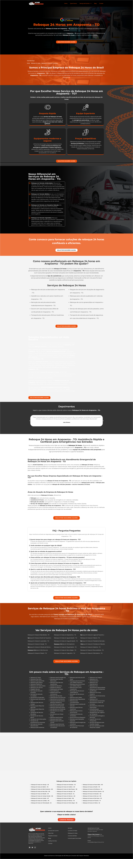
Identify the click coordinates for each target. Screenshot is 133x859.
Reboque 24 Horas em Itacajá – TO (37, 644)
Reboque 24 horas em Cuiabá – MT (40, 798)
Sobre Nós (50, 833)
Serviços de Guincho (85, 3)
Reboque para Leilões (76, 697)
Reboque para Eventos (56, 717)
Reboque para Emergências (58, 677)
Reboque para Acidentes (37, 727)
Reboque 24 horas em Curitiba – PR (40, 800)
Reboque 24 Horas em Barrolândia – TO (38, 635)
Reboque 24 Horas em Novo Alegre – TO (65, 650)
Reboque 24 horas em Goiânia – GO (66, 787)
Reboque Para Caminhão (37, 681)
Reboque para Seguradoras (77, 699)
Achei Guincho (45, 71)
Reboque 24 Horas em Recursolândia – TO (92, 650)
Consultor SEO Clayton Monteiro (80, 855)
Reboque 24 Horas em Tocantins (49, 63)
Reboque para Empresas (57, 705)
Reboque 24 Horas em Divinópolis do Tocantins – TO (64, 644)
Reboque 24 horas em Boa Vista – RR (40, 791)
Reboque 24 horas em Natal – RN (65, 798)
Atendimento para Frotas (57, 704)
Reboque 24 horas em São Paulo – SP (92, 798)
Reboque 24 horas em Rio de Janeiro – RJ (93, 791)
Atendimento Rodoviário (37, 697)
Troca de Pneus (54, 691)
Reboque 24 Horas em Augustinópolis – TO (66, 641)
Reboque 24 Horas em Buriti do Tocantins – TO (40, 638)
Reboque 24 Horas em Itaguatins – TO (64, 653)
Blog (95, 3)
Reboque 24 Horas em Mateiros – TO (90, 647)
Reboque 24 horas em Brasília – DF (40, 793)
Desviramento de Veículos (57, 699)
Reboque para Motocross (57, 724)
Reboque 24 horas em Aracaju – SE (40, 784)
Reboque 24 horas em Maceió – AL (65, 793)
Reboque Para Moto (35, 679)
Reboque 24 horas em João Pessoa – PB (67, 789)
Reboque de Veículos (56, 696)
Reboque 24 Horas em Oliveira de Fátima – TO (39, 647)
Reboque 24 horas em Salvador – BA (92, 793)
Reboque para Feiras (56, 719)
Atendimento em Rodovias (57, 709)
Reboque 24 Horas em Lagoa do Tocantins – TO (92, 635)
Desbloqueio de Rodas (56, 689)
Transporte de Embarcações (38, 719)
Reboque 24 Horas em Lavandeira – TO (38, 641)
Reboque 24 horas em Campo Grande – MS (42, 796)
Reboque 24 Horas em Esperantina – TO (65, 635)
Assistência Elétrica (55, 687)
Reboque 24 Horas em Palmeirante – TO (91, 653)
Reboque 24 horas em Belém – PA (39, 787)
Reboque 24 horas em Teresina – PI (92, 800)
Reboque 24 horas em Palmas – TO (66, 800)
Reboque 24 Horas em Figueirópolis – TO (65, 647)
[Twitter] (32, 847)
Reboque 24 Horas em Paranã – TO (37, 653)
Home (65, 3)
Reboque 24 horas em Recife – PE (91, 787)
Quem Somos (73, 3)
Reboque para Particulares (57, 707)
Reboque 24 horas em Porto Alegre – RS (67, 803)
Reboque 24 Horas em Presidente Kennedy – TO (92, 641)
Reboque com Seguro (96, 677)
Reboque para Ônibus (36, 682)
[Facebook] (29, 847)
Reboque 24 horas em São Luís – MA (92, 796)
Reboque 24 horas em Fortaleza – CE (66, 784)
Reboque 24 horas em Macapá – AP (66, 791)
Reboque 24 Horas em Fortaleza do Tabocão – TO (92, 644)
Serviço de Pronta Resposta (77, 717)
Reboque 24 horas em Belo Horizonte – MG (42, 789)
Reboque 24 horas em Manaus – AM (66, 796)
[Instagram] (35, 847)
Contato (101, 3)
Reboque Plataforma (36, 684)
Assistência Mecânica (56, 686)
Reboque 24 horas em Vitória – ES (91, 803)
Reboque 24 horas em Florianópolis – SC (41, 803)
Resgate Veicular (35, 689)
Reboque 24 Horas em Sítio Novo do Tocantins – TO (38, 650)
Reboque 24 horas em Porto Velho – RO (93, 784)
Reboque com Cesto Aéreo (37, 686)
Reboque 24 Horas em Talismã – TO (90, 638)
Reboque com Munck (36, 687)
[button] (66, 42)
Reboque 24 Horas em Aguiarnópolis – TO (65, 638)
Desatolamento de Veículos (57, 697)
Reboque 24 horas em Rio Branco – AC (92, 789)
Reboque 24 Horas (35, 63)
